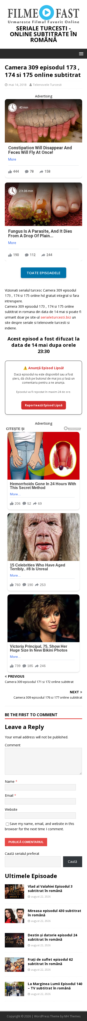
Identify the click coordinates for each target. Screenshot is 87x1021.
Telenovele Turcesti (47, 84)
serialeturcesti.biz (56, 317)
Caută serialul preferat (22, 853)
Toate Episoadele (43, 272)
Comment (13, 745)
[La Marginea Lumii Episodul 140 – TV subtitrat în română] (14, 993)
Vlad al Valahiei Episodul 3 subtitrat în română (50, 888)
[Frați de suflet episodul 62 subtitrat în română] (14, 969)
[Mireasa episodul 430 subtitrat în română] (14, 920)
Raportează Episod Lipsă (43, 405)
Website (11, 809)
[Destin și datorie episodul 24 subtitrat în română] (14, 944)
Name (10, 781)
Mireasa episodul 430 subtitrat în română (54, 912)
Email (9, 795)
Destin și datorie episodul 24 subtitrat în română (52, 937)
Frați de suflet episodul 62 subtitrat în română (50, 961)
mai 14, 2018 (17, 84)
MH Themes (72, 1016)
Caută (72, 861)
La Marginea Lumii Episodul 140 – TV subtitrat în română (55, 985)
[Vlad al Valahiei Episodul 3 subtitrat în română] (14, 896)
